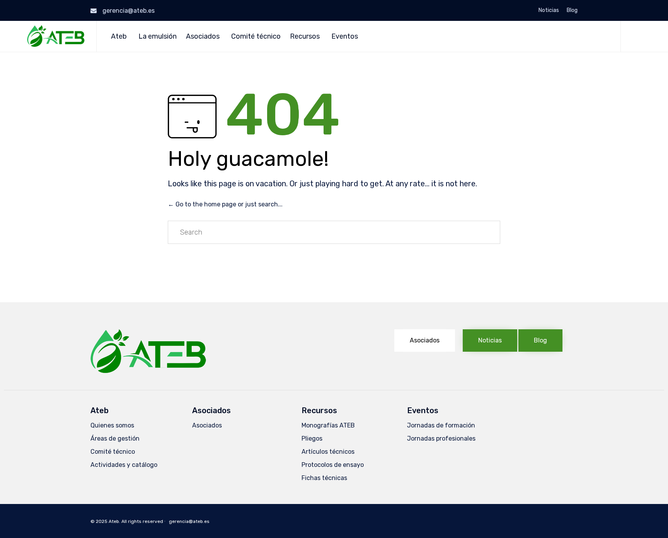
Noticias (548, 10)
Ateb (119, 36)
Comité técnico (256, 36)
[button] (424, 340)
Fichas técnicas (324, 478)
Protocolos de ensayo (333, 464)
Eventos (344, 36)
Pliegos (312, 438)
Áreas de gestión (115, 438)
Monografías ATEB (328, 425)
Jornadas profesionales (441, 438)
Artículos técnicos (328, 451)
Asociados (203, 36)
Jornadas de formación (441, 425)
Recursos (305, 36)
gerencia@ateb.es (128, 10)
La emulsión (157, 36)
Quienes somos (112, 425)
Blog (572, 10)
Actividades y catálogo (123, 464)
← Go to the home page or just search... (225, 204)
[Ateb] (56, 36)
